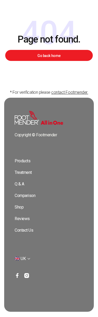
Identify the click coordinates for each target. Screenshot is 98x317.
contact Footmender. (69, 92)
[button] (23, 258)
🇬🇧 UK (20, 258)
